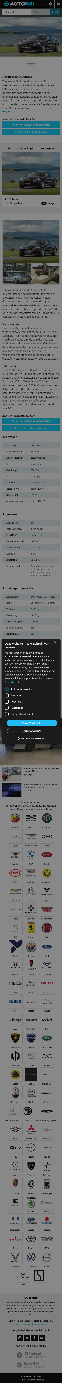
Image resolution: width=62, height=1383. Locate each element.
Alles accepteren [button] (32, 722)
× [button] (55, 642)
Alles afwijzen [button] (32, 731)
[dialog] (31, 691)
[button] (31, 738)
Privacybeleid (12, 682)
